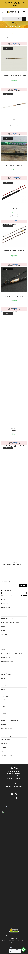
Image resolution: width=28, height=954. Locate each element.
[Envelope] (16, 5)
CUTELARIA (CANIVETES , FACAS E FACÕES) (12, 653)
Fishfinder (5, 699)
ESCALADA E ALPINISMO (7, 661)
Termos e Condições (14, 776)
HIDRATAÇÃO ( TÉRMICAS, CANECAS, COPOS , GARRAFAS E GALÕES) (12, 673)
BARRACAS (4, 615)
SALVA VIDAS (4, 732)
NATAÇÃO (4, 686)
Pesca (12, 428)
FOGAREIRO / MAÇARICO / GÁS (9, 665)
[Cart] (24, 12)
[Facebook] (12, 5)
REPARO (3, 724)
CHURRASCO (4, 638)
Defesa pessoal (5, 657)
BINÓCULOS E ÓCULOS (7, 618)
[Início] (6, 26)
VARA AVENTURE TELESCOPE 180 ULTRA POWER (14, 76)
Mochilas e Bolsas (6, 682)
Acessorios (5, 692)
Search (22, 585)
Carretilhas (5, 696)
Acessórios (4, 603)
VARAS (14, 430)
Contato (14, 789)
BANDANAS (4, 611)
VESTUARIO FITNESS (6, 755)
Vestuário (4, 751)
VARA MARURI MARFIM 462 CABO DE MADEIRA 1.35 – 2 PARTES (14, 251)
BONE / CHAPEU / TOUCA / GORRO (10, 622)
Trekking (4, 747)
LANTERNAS (4, 678)
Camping (3, 630)
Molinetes (5, 709)
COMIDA (3, 649)
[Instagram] (14, 5)
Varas (14, 73)
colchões (4, 645)
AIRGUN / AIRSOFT (6, 607)
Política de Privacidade (14, 773)
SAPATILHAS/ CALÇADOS (7, 736)
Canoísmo (4, 634)
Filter (24, 595)
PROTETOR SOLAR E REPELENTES (10, 720)
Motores (4, 713)
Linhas (4, 706)
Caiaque (3, 626)
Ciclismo (3, 642)
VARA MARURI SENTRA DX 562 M (14, 165)
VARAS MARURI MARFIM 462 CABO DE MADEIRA (14, 565)
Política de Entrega (14, 771)
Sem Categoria (5, 739)
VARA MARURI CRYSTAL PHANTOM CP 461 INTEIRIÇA (14, 207)
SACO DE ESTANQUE (6, 728)
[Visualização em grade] (12, 33)
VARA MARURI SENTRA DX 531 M (14, 121)
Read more (14, 83)
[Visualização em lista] (15, 33)
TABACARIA (4, 743)
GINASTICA (4, 669)
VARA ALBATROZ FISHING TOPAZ (14, 296)
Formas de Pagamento (14, 786)
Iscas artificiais (6, 703)
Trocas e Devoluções (14, 778)
